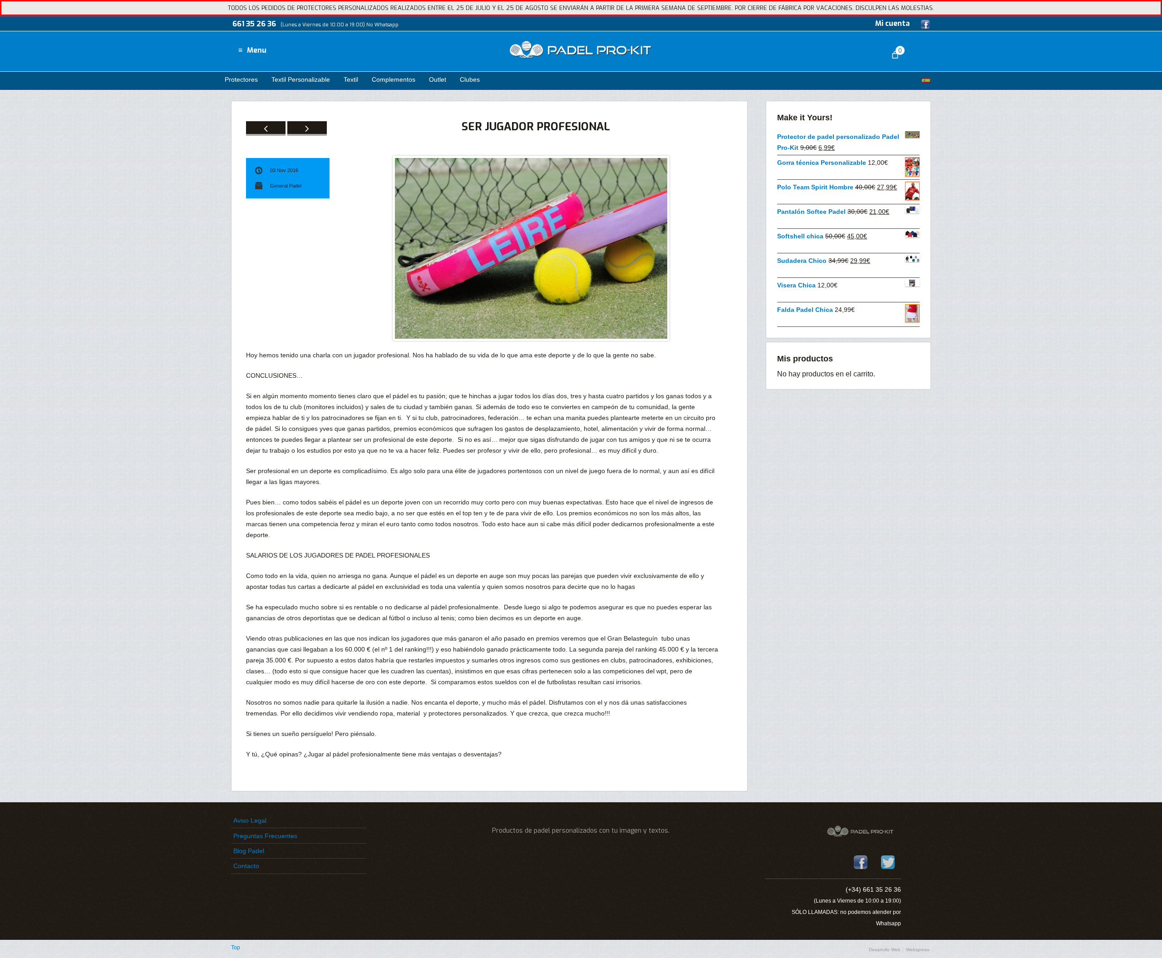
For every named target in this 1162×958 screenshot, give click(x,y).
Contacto (246, 865)
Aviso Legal (249, 820)
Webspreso (918, 949)
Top (235, 947)
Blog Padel (248, 850)
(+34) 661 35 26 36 (873, 889)
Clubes (470, 79)
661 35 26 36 (254, 24)
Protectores (241, 79)
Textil (351, 79)
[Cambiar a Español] (926, 80)
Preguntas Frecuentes (265, 835)
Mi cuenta (892, 23)
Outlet (437, 79)
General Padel (285, 185)
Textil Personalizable (300, 79)
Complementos (393, 79)
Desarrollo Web (885, 949)
